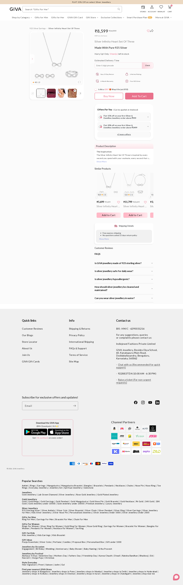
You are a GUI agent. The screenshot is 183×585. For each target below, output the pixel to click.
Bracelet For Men (63, 519)
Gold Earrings (47, 501)
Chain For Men (81, 519)
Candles (67, 542)
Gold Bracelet (112, 501)
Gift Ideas (27, 540)
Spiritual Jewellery (73, 487)
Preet (41, 564)
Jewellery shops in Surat (88, 573)
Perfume (57, 542)
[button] (21, 17)
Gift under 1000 (114, 542)
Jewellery (27, 492)
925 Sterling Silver (31, 510)
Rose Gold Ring (94, 526)
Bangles (88, 485)
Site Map (74, 361)
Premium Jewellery (95, 503)
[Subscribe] (75, 405)
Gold (24, 501)
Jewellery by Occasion (33, 546)
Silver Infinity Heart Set (109, 206)
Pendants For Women (41, 528)
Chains (130, 485)
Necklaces (120, 485)
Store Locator (29, 341)
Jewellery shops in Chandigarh (116, 573)
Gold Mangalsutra (79, 501)
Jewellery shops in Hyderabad (143, 571)
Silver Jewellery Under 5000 (107, 512)
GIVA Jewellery (19, 468)
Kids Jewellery (29, 535)
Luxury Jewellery (114, 503)
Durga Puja (37, 558)
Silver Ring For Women (52, 526)
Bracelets (98, 485)
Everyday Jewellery (38, 487)
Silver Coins (45, 542)
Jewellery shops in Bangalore (36, 571)
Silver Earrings (133, 510)
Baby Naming (90, 549)
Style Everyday (29, 562)
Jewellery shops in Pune (63, 571)
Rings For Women (30, 526)
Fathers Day (75, 555)
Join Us (26, 355)
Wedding (50, 549)
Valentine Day (46, 555)
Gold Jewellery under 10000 (41, 503)
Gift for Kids (28, 533)
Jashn (57, 564)
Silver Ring (119, 510)
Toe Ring (79, 528)
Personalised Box (95, 542)
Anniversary (62, 549)
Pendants (109, 485)
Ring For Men (28, 519)
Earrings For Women (114, 526)
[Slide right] (80, 93)
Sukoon (49, 564)
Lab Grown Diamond (47, 494)
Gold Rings (33, 501)
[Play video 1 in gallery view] (72, 93)
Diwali (117, 555)
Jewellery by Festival (32, 553)
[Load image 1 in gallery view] (40, 93)
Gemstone (89, 487)
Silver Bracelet (76, 510)
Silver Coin (62, 510)
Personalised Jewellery (81, 512)
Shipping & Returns (79, 328)
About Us (27, 348)
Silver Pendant (105, 510)
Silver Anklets (48, 510)
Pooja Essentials (30, 542)
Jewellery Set (56, 487)
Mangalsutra (53, 485)
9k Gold (139, 501)
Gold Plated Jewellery (108, 494)
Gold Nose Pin (97, 501)
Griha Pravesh (105, 549)
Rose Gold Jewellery (86, 494)
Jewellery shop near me (143, 573)
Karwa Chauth (105, 555)
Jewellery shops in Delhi (115, 571)
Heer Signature (29, 564)
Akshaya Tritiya (29, 555)
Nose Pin (139, 485)
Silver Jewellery (66, 494)
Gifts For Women (31, 524)
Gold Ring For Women (74, 526)
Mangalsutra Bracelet (71, 485)
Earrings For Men (45, 519)
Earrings (41, 485)
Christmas (49, 558)
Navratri (26, 558)
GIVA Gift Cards (31, 361)
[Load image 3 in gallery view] (61, 93)
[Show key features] (32, 59)
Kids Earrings (44, 535)
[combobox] (72, 9)
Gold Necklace (127, 501)
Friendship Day (89, 555)
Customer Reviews (32, 328)
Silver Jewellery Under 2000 (135, 512)
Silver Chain (91, 510)
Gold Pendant (62, 501)
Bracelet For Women (135, 526)
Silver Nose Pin (60, 512)
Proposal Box (78, 542)
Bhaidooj (143, 555)
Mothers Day (60, 555)
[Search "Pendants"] (119, 9)
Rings (32, 485)
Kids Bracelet (58, 535)
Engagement (28, 549)
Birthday (40, 549)
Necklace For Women (63, 528)
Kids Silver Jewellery (41, 512)
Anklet (25, 485)
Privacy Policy (77, 335)
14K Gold (149, 501)
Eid (151, 555)
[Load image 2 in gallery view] (51, 93)
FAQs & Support (78, 348)
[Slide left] (33, 93)
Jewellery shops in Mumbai (89, 571)
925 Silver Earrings (38, 28)
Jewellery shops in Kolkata (35, 573)
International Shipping (81, 341)
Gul (63, 564)
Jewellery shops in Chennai (62, 573)
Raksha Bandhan (130, 555)
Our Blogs (27, 335)
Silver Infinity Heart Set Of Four (135, 206)
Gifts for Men (29, 517)
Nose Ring (150, 485)
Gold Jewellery (29, 494)
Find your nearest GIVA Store (37, 569)
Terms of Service (78, 355)
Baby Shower (76, 549)
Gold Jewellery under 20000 (70, 503)
